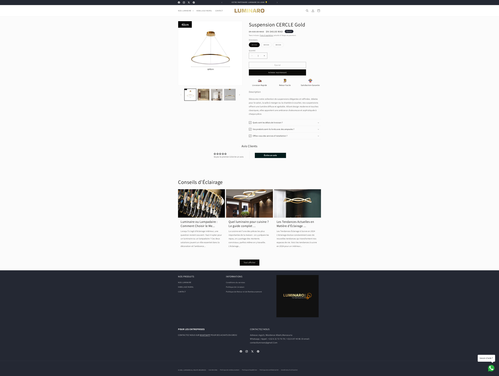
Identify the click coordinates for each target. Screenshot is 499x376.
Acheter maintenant (277, 72)
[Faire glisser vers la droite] (239, 95)
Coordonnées (213, 370)
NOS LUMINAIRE (184, 282)
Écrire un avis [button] (270, 155)
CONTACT (182, 291)
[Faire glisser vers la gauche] (181, 95)
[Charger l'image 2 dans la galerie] (203, 95)
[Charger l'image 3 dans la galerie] (217, 95)
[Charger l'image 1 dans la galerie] (190, 95)
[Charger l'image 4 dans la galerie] (230, 95)
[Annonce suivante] (277, 2)
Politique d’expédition (249, 370)
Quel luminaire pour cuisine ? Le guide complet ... (249, 224)
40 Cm (256, 45)
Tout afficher (249, 262)
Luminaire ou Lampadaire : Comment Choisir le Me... (199, 224)
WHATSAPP (205, 335)
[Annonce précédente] (222, 2)
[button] (185, 10)
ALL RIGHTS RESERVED (198, 370)
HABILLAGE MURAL (186, 287)
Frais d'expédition (266, 35)
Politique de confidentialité (269, 370)
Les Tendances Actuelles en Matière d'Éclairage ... (295, 224)
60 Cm (268, 45)
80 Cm (280, 45)
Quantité (252, 50)
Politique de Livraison (235, 287)
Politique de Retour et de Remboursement (244, 291)
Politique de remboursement (229, 370)
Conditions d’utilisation (289, 370)
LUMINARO (187, 370)
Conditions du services (235, 282)
